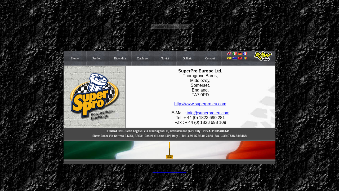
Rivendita (120, 58)
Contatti (210, 58)
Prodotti (97, 58)
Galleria (187, 58)
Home (75, 58)
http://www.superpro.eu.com (200, 104)
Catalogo (142, 58)
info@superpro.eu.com (208, 113)
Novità (165, 58)
